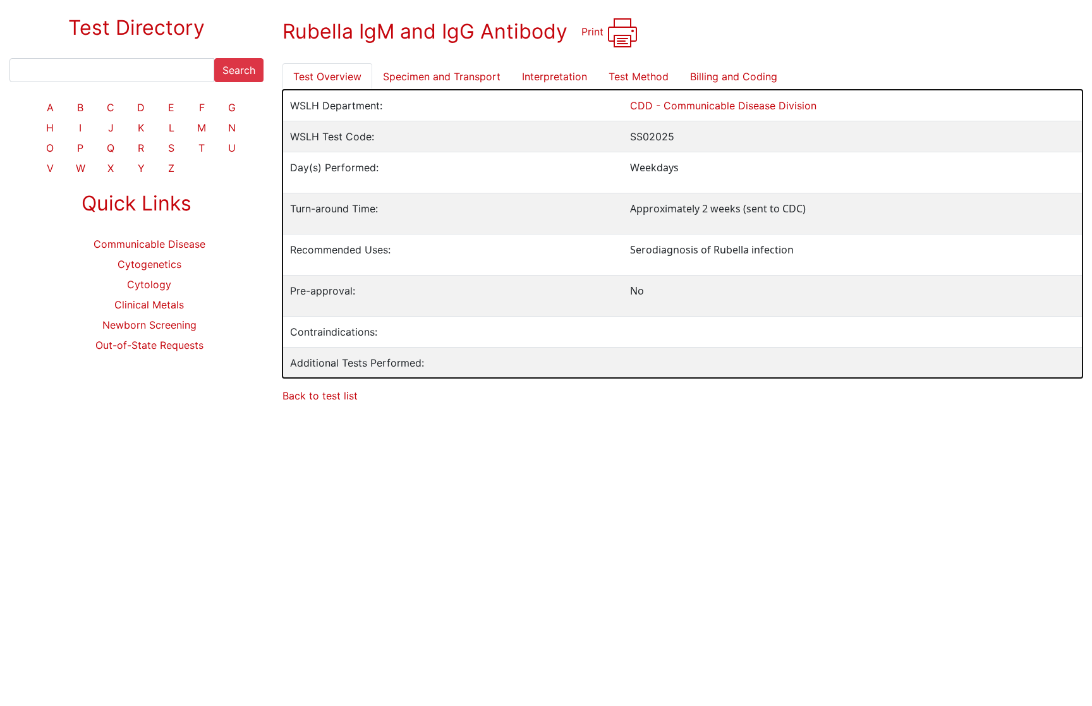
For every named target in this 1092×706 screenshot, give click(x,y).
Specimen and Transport (441, 76)
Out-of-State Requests (149, 345)
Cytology (149, 284)
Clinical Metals (149, 304)
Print (594, 31)
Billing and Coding (733, 76)
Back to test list (320, 395)
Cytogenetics (149, 264)
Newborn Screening (149, 325)
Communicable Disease (149, 244)
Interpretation (554, 76)
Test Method (639, 76)
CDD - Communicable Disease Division (723, 105)
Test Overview (327, 76)
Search (238, 70)
